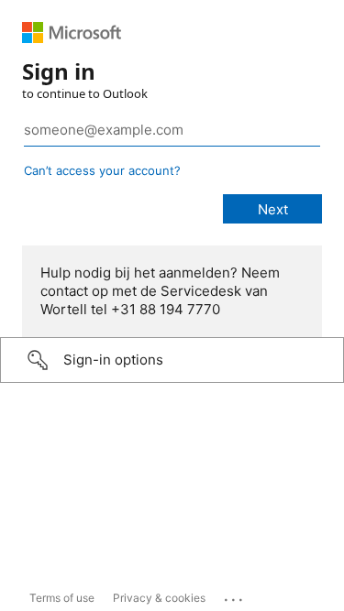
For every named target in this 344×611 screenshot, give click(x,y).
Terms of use (61, 598)
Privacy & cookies (159, 598)
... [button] (235, 595)
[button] (172, 360)
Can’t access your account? (102, 170)
